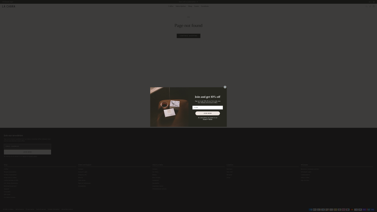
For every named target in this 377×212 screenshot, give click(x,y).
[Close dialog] (225, 87)
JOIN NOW (208, 113)
